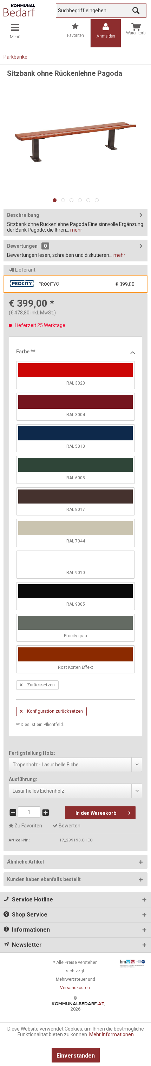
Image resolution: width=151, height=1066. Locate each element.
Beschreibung (23, 215)
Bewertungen (22, 246)
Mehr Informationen (111, 1034)
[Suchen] (136, 10)
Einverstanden (76, 1055)
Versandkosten (75, 987)
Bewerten (69, 825)
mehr (75, 230)
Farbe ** (25, 351)
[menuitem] (15, 33)
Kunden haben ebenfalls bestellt (44, 879)
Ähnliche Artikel (25, 862)
